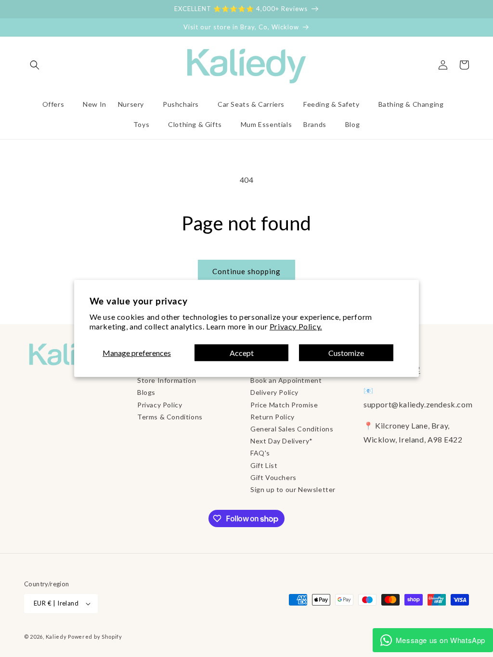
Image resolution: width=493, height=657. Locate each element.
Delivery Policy (274, 392)
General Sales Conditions (291, 429)
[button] (34, 65)
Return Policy (272, 417)
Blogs (146, 392)
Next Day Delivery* (281, 441)
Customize (346, 352)
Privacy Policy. (296, 326)
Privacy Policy (159, 405)
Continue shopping (246, 271)
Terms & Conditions (170, 417)
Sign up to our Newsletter (293, 489)
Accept (242, 352)
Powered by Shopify (95, 636)
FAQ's (260, 453)
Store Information (166, 380)
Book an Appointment (286, 380)
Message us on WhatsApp (440, 640)
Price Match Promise (284, 405)
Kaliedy (56, 636)
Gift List (263, 465)
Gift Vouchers (273, 477)
